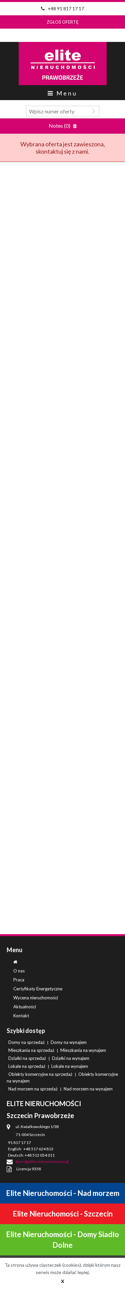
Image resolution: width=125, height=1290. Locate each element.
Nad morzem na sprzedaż (33, 1088)
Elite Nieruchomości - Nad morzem (62, 1193)
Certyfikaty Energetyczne (37, 988)
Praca (18, 979)
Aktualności (24, 1006)
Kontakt (21, 1015)
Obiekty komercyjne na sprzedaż (40, 1074)
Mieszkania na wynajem (83, 1050)
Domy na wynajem (69, 1042)
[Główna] (15, 961)
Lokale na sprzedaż (26, 1066)
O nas (19, 970)
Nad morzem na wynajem (88, 1088)
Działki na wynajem (70, 1058)
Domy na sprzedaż (26, 1042)
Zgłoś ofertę (63, 22)
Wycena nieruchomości (35, 997)
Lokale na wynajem (69, 1066)
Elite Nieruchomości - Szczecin (63, 1213)
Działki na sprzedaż (27, 1058)
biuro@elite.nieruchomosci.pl (42, 1161)
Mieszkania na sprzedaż (31, 1050)
